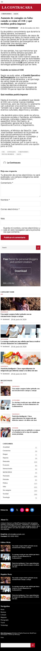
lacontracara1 (6, 319)
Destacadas (6, 461)
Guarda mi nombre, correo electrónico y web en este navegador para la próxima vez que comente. (21, 230)
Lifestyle (3, 615)
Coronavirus (6, 14)
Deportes (5, 458)
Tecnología (6, 497)
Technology (4, 625)
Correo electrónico (10, 209)
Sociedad (15, 428)
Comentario (7, 183)
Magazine (4, 617)
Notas (2, 637)
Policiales (6, 479)
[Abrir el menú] (2, 2)
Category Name (7, 292)
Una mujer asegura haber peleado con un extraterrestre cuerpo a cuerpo (16, 315)
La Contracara (17, 7)
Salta (16, 14)
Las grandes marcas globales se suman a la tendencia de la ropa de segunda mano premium (26, 432)
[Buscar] (33, 645)
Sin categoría (7, 490)
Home (2, 609)
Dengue (5, 454)
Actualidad (4, 339)
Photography (5, 620)
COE (3, 152)
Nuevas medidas (8, 154)
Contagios (11, 152)
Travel (3, 622)
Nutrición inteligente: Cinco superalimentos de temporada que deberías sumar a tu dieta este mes (19, 370)
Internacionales (7, 468)
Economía (6, 465)
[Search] (38, 247)
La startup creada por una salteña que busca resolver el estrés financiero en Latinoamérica (20, 342)
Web (3, 219)
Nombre (5, 200)
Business (3, 612)
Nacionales (4, 312)
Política (5, 483)
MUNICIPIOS (7, 472)
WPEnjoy (17, 634)
